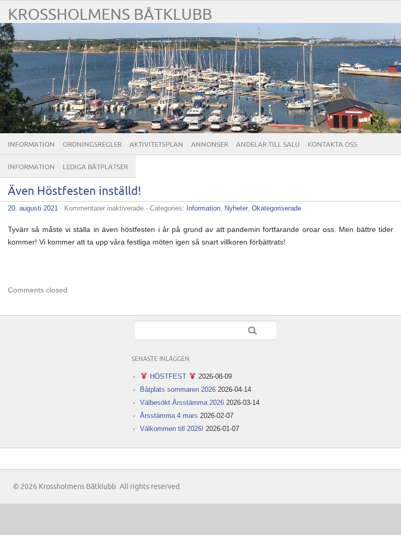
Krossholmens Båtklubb (110, 15)
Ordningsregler (92, 144)
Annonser (209, 144)
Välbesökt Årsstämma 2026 (182, 402)
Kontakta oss (332, 144)
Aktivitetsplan (156, 144)
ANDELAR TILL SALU (268, 144)
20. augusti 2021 (33, 208)
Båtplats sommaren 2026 (178, 389)
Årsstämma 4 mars (169, 416)
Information (31, 144)
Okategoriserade (276, 208)
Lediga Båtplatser (95, 167)
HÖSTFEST (168, 376)
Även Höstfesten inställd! (74, 191)
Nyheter (236, 208)
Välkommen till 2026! (172, 429)
